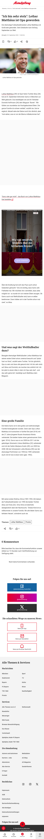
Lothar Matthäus (8, 94)
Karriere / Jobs (7, 758)
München (5, 673)
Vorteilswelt (6, 733)
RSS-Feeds (5, 720)
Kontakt (4, 775)
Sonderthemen (27, 766)
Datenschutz (6, 799)
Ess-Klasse (5, 729)
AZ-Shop (25, 758)
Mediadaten (26, 753)
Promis (9, 8)
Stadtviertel (6, 678)
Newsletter (5, 711)
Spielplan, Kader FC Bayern (11, 737)
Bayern (4, 682)
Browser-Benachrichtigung (10, 724)
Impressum (5, 790)
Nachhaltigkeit (27, 691)
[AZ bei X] (37, 784)
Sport (23, 673)
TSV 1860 (5, 691)
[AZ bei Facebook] (23, 784)
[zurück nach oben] (22, 824)
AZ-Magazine (26, 762)
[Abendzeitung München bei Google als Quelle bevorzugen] (27, 42)
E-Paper (4, 771)
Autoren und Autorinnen (10, 753)
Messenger (5, 716)
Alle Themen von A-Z (9, 707)
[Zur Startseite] (22, 4)
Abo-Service (6, 766)
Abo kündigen (6, 808)
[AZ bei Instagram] (30, 784)
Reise (24, 687)
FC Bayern (5, 687)
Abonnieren (6, 762)
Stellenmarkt (26, 707)
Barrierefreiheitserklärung (10, 803)
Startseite (4, 8)
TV (23, 678)
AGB (3, 794)
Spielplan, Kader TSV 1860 (10, 742)
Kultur (24, 682)
